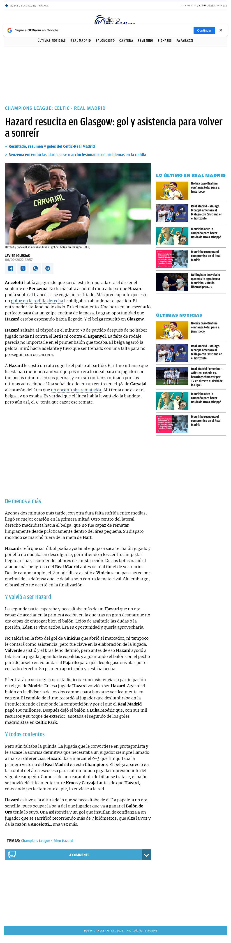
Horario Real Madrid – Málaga (29, 6)
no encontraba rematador (76, 389)
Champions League (35, 841)
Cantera (126, 41)
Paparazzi (184, 41)
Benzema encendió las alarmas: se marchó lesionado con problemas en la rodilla (77, 154)
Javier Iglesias (17, 256)
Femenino (145, 41)
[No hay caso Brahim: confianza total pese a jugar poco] (173, 191)
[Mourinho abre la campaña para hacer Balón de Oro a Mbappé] (173, 236)
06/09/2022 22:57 (19, 260)
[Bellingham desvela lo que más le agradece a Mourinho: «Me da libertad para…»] (173, 282)
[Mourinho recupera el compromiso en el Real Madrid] (173, 259)
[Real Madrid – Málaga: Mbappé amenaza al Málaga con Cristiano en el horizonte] (173, 213)
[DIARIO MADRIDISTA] (115, 16)
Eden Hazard (63, 841)
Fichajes (165, 41)
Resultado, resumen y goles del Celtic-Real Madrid (52, 146)
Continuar (204, 30)
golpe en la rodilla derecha (37, 300)
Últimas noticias (52, 41)
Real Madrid (80, 41)
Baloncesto (105, 41)
